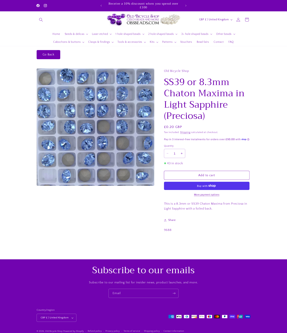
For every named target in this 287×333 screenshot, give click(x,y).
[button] (41, 19)
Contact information (174, 331)
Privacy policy (113, 331)
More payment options (206, 194)
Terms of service (132, 331)
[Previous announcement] (101, 5)
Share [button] (171, 220)
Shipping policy (152, 331)
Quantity (169, 146)
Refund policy (95, 331)
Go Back (48, 54)
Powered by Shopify (73, 331)
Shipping (185, 132)
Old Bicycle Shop (54, 331)
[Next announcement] (186, 5)
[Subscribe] (174, 293)
